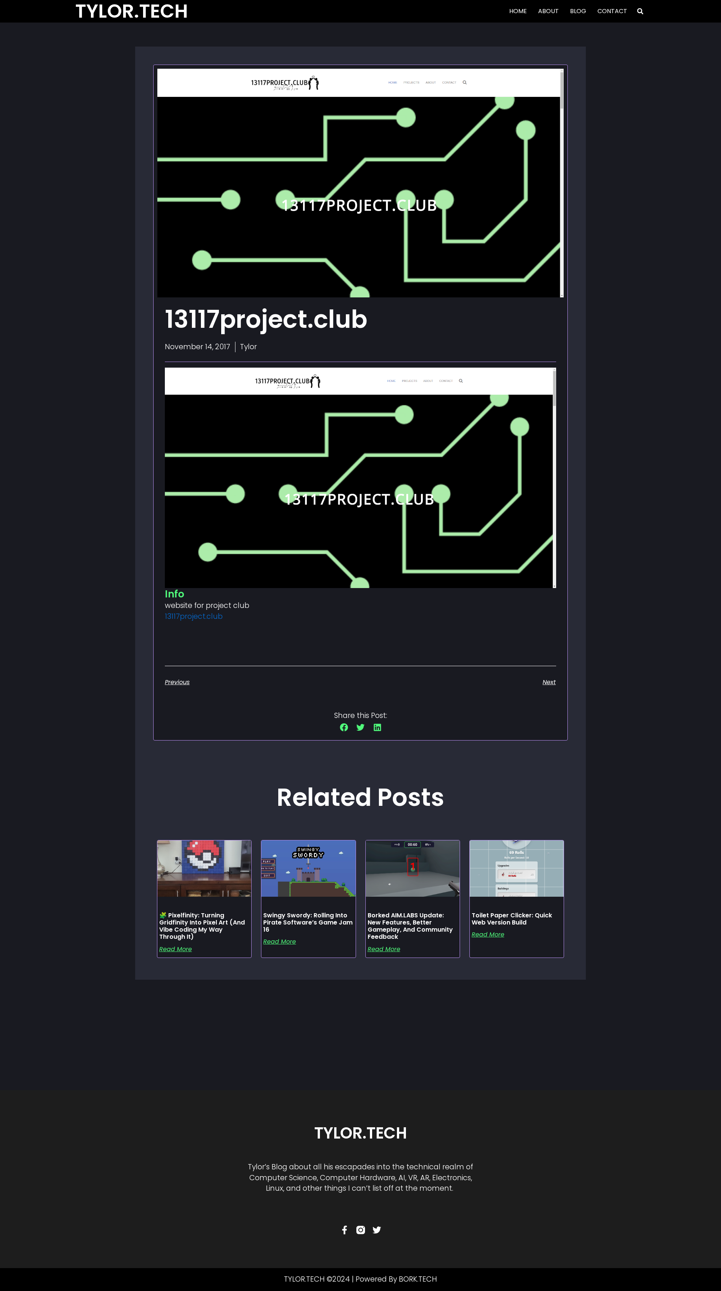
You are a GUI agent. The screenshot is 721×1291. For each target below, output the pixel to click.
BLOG (578, 11)
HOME (518, 11)
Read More (175, 949)
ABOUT (548, 11)
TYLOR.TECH (360, 1133)
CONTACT (612, 11)
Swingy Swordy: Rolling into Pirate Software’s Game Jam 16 (308, 922)
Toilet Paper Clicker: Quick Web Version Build (512, 919)
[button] (640, 11)
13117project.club (194, 616)
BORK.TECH (418, 1279)
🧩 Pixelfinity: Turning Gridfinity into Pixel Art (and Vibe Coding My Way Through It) (202, 926)
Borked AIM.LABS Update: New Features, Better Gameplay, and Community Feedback (410, 926)
